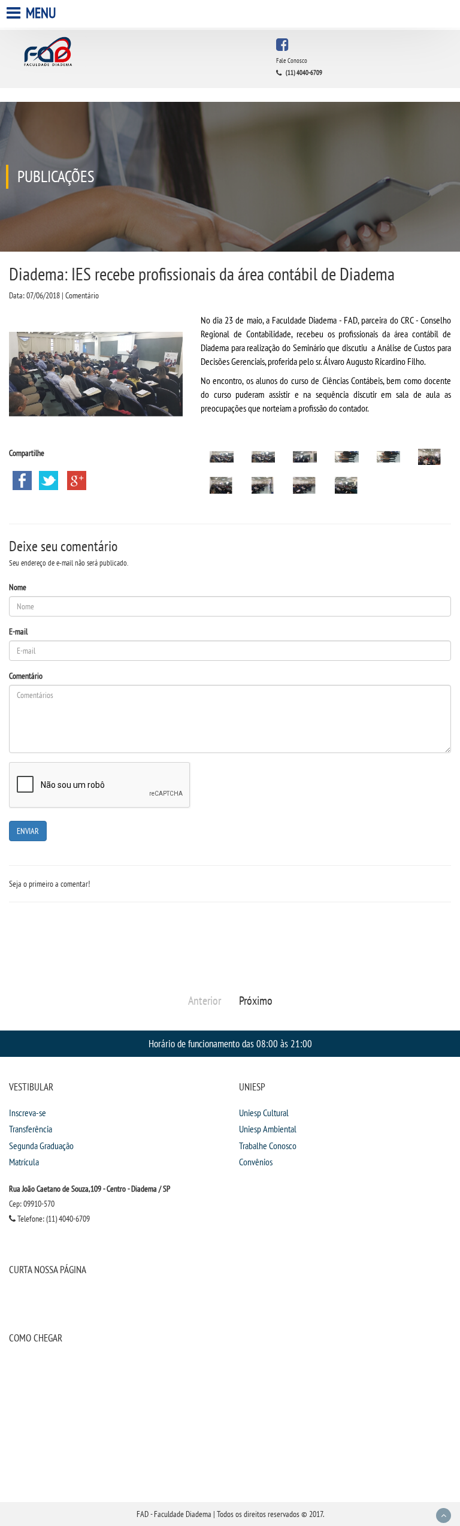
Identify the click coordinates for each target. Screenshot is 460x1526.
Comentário (26, 675)
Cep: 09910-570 (32, 1203)
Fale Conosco (291, 60)
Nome (17, 587)
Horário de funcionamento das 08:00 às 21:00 (230, 1043)
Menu (39, 13)
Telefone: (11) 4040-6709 (53, 1218)
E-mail (18, 631)
